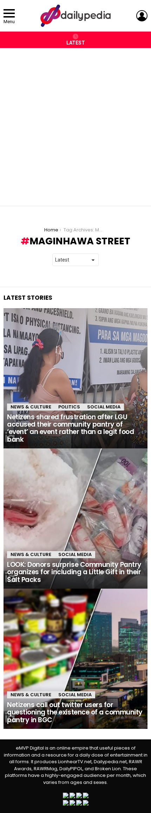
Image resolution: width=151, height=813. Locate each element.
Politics (69, 407)
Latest (75, 43)
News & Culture (31, 407)
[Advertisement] (75, 123)
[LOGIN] (141, 16)
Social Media (103, 407)
